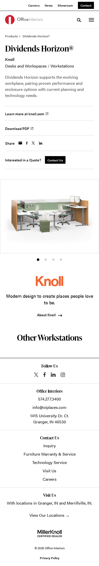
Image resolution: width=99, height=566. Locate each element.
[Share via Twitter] (33, 143)
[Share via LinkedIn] (40, 143)
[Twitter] (36, 375)
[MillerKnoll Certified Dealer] (50, 533)
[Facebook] (44, 374)
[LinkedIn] (53, 374)
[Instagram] (63, 375)
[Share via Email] (20, 143)
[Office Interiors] (24, 19)
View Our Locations (46, 515)
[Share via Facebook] (27, 143)
